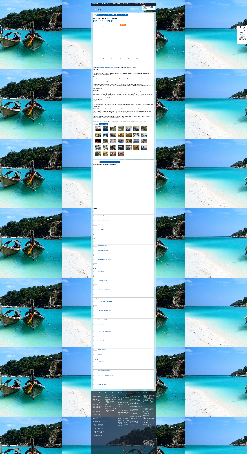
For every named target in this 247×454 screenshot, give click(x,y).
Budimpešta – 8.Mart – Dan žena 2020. (122, 399)
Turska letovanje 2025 (96, 422)
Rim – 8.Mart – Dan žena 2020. (123, 412)
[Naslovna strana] (95, 15)
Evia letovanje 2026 (96, 414)
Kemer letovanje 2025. (122, 14)
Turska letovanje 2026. (110, 14)
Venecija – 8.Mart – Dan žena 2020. (123, 414)
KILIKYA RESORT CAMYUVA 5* (103, 345)
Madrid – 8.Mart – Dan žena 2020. (123, 416)
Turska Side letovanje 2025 (97, 432)
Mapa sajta (145, 8)
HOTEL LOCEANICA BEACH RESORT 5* (104, 331)
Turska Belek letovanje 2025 (98, 427)
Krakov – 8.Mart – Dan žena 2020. (123, 406)
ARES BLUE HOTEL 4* (101, 241)
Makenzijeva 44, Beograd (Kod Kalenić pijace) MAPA (242, 34)
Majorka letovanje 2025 (134, 399)
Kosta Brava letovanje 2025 (135, 400)
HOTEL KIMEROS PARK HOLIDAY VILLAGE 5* (105, 301)
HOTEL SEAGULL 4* (101, 275)
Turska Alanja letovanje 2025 (98, 424)
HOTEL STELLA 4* (101, 340)
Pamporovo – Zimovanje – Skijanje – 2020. (109, 402)
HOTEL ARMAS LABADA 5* (102, 349)
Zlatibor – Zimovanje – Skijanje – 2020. (110, 408)
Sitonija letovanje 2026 (97, 397)
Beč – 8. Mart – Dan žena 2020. (123, 397)
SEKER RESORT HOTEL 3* (102, 245)
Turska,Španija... (126, 3)
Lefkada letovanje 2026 (97, 415)
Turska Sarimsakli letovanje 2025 (97, 436)
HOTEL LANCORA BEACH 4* (102, 215)
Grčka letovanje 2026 (105, 3)
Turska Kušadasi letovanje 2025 (98, 434)
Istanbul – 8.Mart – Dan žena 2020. (123, 403)
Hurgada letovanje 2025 (134, 403)
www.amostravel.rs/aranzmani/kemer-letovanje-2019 (108, 67)
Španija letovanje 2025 (134, 397)
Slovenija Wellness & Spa (134, 395)
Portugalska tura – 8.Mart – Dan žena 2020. (123, 425)
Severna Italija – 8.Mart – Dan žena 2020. (123, 408)
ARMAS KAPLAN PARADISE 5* (103, 384)
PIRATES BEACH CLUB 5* (102, 379)
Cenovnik (123, 24)
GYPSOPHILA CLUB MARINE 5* (103, 280)
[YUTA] (242, 28)
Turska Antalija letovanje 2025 (98, 428)
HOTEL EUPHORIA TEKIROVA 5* (103, 366)
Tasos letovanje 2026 (96, 411)
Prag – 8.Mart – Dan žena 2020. (123, 400)
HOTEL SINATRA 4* (101, 354)
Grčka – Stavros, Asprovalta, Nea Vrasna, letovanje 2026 (97, 402)
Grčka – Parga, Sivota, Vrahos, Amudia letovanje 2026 (98, 407)
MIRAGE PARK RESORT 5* (102, 319)
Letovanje (100, 14)
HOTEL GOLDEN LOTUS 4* (102, 224)
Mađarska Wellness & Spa (135, 396)
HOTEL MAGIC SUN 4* (101, 271)
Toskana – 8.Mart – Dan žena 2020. (123, 418)
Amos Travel (95, 3)
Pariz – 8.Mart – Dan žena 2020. (123, 404)
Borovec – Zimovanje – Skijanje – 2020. (110, 400)
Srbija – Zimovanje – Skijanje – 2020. (110, 404)
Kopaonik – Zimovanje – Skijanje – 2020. (109, 406)
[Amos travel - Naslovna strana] (96, 10)
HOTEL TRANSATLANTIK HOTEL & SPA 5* (104, 310)
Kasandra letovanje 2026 (97, 399)
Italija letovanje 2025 (134, 409)
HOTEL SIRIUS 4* (100, 361)
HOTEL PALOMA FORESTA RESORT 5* (104, 289)
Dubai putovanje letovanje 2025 (136, 406)
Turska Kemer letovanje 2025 (98, 425)
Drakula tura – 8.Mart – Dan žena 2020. (122, 423)
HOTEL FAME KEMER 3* (102, 229)
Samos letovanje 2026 (96, 421)
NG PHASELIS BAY (101, 324)
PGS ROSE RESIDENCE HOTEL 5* (103, 220)
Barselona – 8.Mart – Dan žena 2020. (123, 421)
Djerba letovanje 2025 (134, 422)
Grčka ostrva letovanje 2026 (97, 408)
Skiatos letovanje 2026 (97, 410)
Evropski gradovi (116, 3)
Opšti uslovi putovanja (147, 433)
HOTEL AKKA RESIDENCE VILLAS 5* (104, 294)
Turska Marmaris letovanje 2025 (98, 431)
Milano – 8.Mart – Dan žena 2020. (122, 411)
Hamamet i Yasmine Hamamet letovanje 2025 (135, 417)
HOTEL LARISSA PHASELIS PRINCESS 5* (104, 370)
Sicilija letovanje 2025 (134, 410)
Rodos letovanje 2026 (96, 420)
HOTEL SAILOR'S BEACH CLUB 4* (103, 250)
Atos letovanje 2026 (96, 400)
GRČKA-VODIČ (135, 3)
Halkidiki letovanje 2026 (97, 396)
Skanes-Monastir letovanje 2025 (136, 419)
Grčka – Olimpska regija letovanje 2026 (97, 405)
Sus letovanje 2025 (133, 418)
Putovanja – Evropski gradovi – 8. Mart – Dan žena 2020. (123, 395)
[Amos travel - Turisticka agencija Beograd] (242, 31)
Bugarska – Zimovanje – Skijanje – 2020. (109, 395)
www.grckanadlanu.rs (147, 437)
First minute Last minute (143, 4)
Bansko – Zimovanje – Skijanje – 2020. (110, 398)
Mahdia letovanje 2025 (134, 421)
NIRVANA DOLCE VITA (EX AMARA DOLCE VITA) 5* (106, 375)
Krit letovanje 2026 (96, 418)
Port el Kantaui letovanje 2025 (135, 414)
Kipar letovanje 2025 (134, 407)
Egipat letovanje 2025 (134, 402)
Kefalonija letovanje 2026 (97, 417)
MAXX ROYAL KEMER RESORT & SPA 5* (104, 259)
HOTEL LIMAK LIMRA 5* (101, 254)
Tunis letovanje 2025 (134, 413)
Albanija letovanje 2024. (134, 412)
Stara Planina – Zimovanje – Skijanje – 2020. (110, 411)
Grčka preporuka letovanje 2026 (98, 395)
